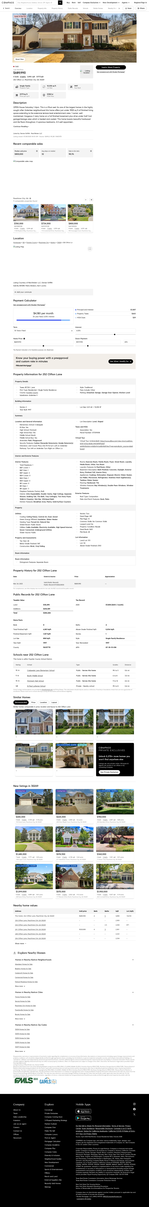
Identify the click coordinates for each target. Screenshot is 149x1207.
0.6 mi (127, 670)
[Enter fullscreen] (89, 248)
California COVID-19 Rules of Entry (121, 1131)
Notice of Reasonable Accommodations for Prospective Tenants (97, 1188)
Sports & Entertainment (54, 1169)
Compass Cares (51, 1152)
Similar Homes (98, 8)
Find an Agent (50, 1138)
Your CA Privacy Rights (88, 1134)
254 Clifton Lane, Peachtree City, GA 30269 (30, 925)
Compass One (50, 1127)
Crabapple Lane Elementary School (40, 670)
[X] (134, 1113)
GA (24, 243)
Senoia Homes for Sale (22, 1001)
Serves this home (89, 670)
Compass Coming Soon (54, 1117)
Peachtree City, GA (32, 80)
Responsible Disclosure (104, 1128)
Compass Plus (50, 1148)
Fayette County (31, 243)
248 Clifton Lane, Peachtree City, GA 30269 (30, 934)
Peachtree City (44, 243)
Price (33, 702)
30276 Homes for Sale (22, 1034)
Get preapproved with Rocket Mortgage (111, 72)
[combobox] (37, 3)
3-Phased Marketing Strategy (56, 1120)
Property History (57, 8)
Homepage (17, 243)
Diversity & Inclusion (52, 1155)
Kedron (53, 243)
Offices (16, 1134)
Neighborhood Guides (53, 1159)
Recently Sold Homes (53, 1183)
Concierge (49, 1110)
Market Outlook (51, 1124)
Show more (19, 986)
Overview (18, 8)
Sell (79, 3)
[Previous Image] (17, 721)
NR (17, 686)
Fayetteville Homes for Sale (24, 1010)
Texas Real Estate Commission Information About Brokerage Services (99, 1178)
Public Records (73, 8)
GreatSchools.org (47, 690)
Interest (78, 327)
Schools (85, 8)
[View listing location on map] (86, 71)
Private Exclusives (51, 1113)
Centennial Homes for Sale (24, 977)
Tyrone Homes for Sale (22, 997)
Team (15, 1113)
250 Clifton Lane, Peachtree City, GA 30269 (30, 920)
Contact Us (17, 1131)
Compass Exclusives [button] (90, 3)
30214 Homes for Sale (22, 1029)
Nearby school (88, 686)
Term (15, 327)
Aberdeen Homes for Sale (24, 964)
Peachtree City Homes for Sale (25, 1006)
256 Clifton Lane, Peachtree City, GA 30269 (30, 938)
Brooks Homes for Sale (22, 1014)
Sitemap (48, 1187)
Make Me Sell (50, 1131)
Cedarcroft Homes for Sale (24, 973)
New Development (52, 1162)
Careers (16, 1127)
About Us (17, 1110)
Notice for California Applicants (96, 1131)
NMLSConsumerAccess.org (112, 1196)
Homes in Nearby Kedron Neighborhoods (33, 960)
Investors (16, 1120)
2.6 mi (127, 681)
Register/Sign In (140, 3)
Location (30, 8)
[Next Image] (50, 721)
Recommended (21, 702)
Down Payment (81, 339)
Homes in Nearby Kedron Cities (29, 992)
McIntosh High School (35, 681)
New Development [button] (110, 3)
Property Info (42, 8)
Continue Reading (20, 126)
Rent (74, 3)
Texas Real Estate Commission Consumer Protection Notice (96, 1180)
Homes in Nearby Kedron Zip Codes (31, 1025)
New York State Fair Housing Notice (88, 1184)
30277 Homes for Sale (22, 1047)
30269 (42, 80)
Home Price (17, 339)
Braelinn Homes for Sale (23, 969)
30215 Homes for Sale (22, 1038)
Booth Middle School (35, 676)
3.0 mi (127, 676)
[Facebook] (134, 1108)
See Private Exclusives (109, 772)
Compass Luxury (51, 1134)
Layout (54, 702)
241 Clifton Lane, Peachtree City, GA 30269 (30, 929)
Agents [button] (125, 3)
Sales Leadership (19, 1117)
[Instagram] (134, 1103)
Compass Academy (52, 1145)
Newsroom (17, 1138)
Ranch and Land (51, 1176)
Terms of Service (117, 1126)
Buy (68, 3)
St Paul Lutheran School (36, 686)
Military (47, 1173)
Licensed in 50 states (84, 1199)
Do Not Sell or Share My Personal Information (93, 1126)
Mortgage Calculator (53, 1141)
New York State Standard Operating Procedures (92, 1186)
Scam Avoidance (88, 1128)
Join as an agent (19, 1124)
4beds (16, 77)
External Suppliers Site (53, 1180)
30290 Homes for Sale (22, 1042)
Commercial (49, 1166)
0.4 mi (127, 686)
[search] (60, 2)
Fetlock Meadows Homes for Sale (26, 982)
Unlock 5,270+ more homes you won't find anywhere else (114, 758)
